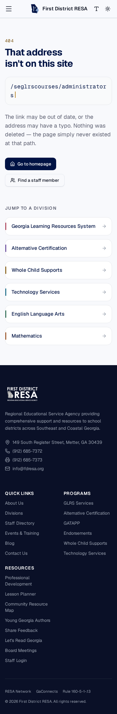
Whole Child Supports (85, 543)
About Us (14, 503)
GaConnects (47, 691)
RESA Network (18, 691)
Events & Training (22, 533)
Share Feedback (21, 630)
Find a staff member (38, 180)
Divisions (14, 513)
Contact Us (16, 553)
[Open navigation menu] (8, 9)
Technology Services (85, 553)
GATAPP (72, 523)
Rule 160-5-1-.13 (76, 691)
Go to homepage (34, 164)
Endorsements (78, 533)
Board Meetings (21, 650)
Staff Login (16, 660)
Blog (9, 543)
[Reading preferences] (96, 8)
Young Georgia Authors (27, 620)
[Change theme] (107, 8)
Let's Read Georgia (23, 640)
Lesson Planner (20, 594)
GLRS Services (78, 503)
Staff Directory (20, 523)
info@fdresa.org (28, 468)
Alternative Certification (87, 513)
